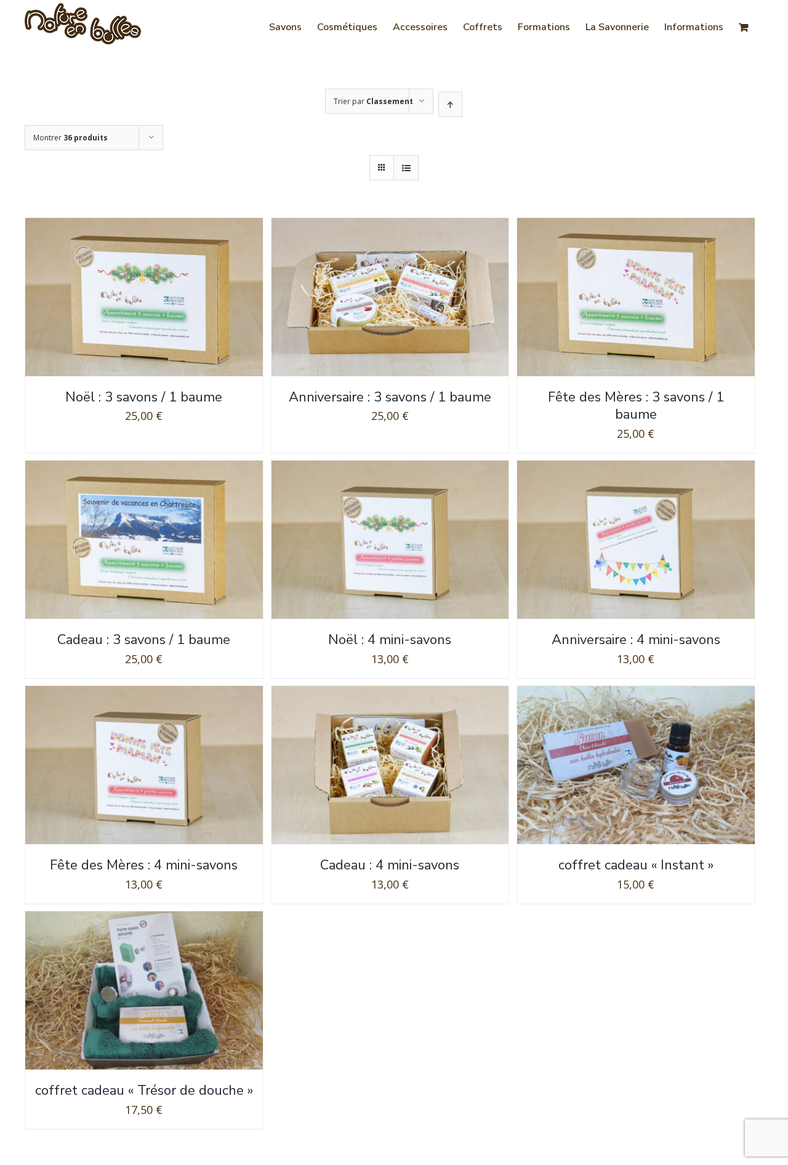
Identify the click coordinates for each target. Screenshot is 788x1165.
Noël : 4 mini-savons (389, 640)
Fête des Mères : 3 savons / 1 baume (636, 406)
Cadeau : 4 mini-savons (389, 865)
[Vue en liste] (406, 168)
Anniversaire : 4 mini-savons (636, 640)
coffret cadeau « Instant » (636, 865)
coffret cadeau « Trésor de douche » (144, 1090)
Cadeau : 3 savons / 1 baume (143, 640)
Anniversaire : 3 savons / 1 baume (390, 397)
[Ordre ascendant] (450, 104)
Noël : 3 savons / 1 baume (143, 397)
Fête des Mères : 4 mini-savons (144, 865)
